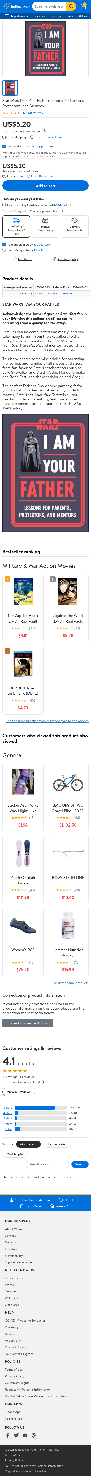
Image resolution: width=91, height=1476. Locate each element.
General (67, 293)
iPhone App (13, 1412)
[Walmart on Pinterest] (33, 1436)
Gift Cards (12, 1304)
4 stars (7, 1113)
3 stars (7, 1118)
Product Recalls (15, 1347)
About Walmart (15, 1229)
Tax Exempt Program (19, 1354)
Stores (9, 1284)
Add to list (25, 259)
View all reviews (19, 1091)
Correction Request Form (27, 1023)
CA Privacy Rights (17, 1383)
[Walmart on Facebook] (7, 1436)
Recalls (9, 1334)
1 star (8, 1129)
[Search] (71, 6)
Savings (56, 16)
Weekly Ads (64, 1206)
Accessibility (13, 1340)
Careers (10, 1235)
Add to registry (68, 259)
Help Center (73, 1200)
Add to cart (45, 185)
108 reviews (35, 112)
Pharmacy (12, 1327)
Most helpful (15, 1154)
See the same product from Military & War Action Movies (47, 721)
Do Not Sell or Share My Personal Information (36, 1396)
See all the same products (70, 982)
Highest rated (57, 1144)
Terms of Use (14, 1369)
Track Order (33, 1206)
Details (38, 250)
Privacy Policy (14, 1376)
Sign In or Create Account (33, 1200)
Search (80, 1164)
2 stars (7, 1124)
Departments (19, 16)
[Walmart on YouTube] (25, 1436)
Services (39, 16)
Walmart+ (11, 1298)
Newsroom (12, 1242)
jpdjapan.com (44, 146)
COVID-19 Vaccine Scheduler (25, 1320)
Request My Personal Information (27, 1389)
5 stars (7, 1107)
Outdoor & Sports (46, 293)
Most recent (28, 1144)
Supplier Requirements (20, 1262)
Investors (11, 1249)
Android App (13, 1418)
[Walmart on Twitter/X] (16, 1436)
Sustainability (14, 1255)
